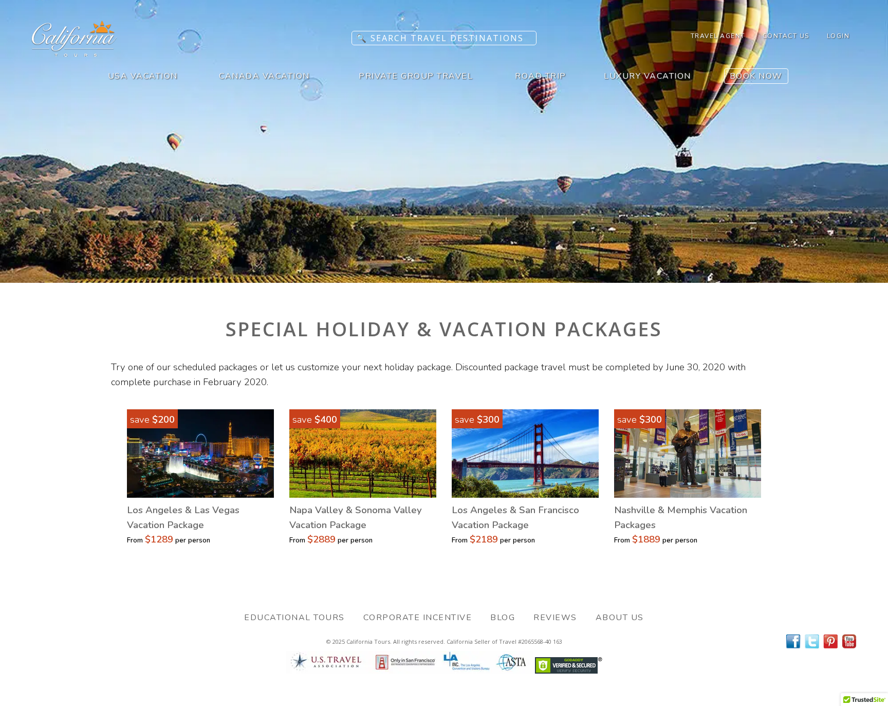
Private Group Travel (416, 76)
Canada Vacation (264, 76)
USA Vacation (143, 76)
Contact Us (786, 36)
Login (838, 36)
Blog (502, 617)
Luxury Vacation (647, 76)
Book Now (756, 76)
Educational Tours (294, 617)
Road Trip (540, 76)
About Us (620, 617)
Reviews (555, 617)
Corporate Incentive (417, 617)
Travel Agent (718, 36)
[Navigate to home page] (74, 53)
